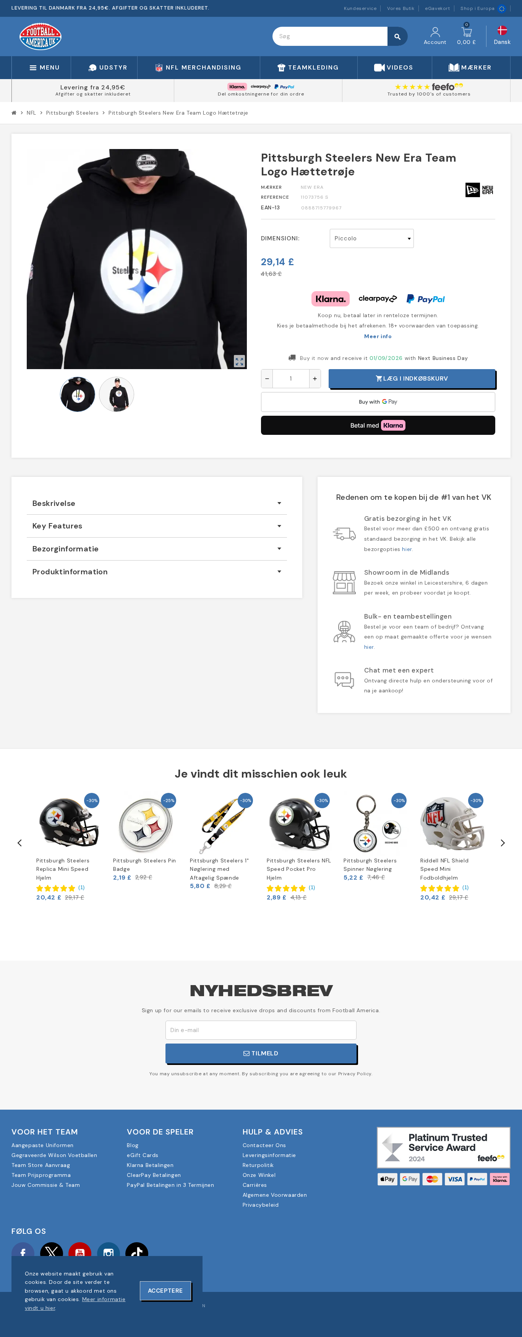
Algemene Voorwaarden (275, 1194)
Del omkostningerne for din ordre (261, 94)
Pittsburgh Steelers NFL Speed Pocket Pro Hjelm (299, 869)
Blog (132, 1145)
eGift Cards (143, 1155)
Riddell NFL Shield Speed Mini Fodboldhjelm (444, 869)
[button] (60, 887)
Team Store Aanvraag (40, 1165)
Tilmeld (264, 1053)
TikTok (136, 1253)
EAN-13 (270, 207)
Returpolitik (258, 1165)
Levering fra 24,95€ (92, 87)
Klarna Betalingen (150, 1165)
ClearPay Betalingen (154, 1175)
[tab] (157, 503)
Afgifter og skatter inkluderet (93, 94)
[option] (69, 846)
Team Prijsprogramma (41, 1175)
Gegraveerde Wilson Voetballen (54, 1155)
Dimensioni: (280, 238)
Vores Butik (401, 8)
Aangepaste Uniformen (42, 1145)
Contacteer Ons (264, 1145)
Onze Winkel (259, 1175)
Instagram (108, 1253)
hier (407, 549)
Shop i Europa (477, 8)
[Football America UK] (40, 35)
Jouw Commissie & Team (45, 1184)
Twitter (51, 1253)
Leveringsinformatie (269, 1155)
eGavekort (437, 8)
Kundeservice (360, 8)
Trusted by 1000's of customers (429, 94)
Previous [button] (19, 842)
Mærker (271, 187)
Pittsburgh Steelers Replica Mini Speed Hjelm (62, 869)
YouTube (79, 1253)
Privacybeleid (261, 1204)
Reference (275, 197)
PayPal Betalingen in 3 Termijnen (170, 1184)
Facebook (22, 1253)
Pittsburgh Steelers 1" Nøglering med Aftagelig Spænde (219, 869)
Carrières (255, 1184)
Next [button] (502, 842)
